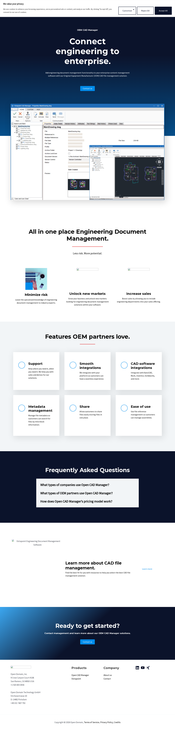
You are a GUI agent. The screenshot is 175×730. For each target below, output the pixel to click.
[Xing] (148, 668)
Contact (107, 678)
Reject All (145, 10)
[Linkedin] (137, 668)
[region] (87, 8)
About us (108, 675)
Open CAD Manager (80, 675)
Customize (127, 10)
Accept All (163, 10)
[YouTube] (143, 668)
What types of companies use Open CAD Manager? (74, 485)
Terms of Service (91, 722)
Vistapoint (76, 678)
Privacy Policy (106, 722)
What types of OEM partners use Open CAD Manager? (76, 493)
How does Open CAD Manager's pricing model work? (76, 501)
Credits (117, 722)
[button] (87, 485)
